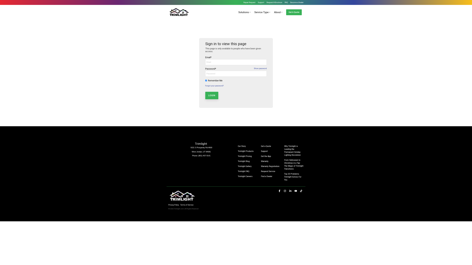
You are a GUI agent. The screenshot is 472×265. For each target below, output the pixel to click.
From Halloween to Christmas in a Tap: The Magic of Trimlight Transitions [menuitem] (294, 164)
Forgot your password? (214, 86)
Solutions (243, 12)
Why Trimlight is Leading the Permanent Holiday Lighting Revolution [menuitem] (292, 150)
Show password (260, 69)
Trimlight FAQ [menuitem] (243, 171)
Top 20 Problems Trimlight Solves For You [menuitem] (293, 177)
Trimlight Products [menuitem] (246, 151)
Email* (208, 57)
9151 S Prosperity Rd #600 (201, 147)
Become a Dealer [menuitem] (297, 2)
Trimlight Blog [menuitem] (244, 161)
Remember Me (215, 80)
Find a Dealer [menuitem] (266, 176)
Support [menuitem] (261, 2)
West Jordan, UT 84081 (201, 152)
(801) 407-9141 (204, 156)
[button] (280, 191)
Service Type (261, 12)
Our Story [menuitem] (242, 146)
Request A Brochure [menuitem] (274, 2)
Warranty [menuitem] (264, 161)
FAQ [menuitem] (286, 2)
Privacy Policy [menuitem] (173, 205)
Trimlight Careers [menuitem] (245, 176)
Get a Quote (294, 12)
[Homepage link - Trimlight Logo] (182, 200)
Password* (210, 68)
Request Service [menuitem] (268, 171)
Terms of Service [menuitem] (186, 205)
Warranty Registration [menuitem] (270, 166)
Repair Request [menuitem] (249, 2)
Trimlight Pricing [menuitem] (245, 156)
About (277, 12)
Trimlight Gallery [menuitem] (245, 166)
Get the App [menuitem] (266, 156)
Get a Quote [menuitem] (266, 146)
